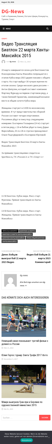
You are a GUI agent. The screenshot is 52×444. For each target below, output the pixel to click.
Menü (8, 28)
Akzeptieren (27, 440)
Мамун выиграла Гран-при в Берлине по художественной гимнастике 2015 (22, 404)
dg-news (12, 62)
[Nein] (49, 437)
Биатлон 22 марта (27, 231)
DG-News (13, 11)
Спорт (4, 38)
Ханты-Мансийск (10, 241)
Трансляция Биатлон (36, 238)
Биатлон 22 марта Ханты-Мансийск (17, 234)
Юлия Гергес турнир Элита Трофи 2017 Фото (25, 355)
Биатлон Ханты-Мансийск (13, 238)
